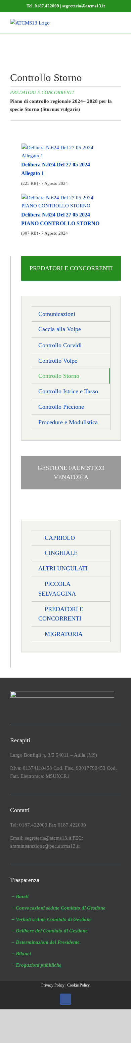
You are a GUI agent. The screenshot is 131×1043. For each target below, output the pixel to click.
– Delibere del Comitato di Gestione (50, 930)
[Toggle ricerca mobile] (106, 22)
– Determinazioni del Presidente (46, 942)
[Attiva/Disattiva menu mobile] (118, 22)
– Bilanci (21, 953)
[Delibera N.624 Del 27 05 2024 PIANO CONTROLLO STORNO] (65, 196)
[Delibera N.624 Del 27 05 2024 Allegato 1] (65, 146)
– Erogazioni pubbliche (36, 965)
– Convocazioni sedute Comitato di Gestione (58, 908)
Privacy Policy (52, 985)
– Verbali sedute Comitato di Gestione (52, 919)
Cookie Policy (78, 985)
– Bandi (20, 896)
